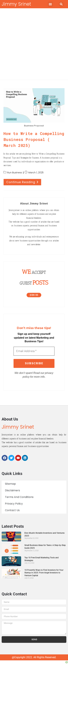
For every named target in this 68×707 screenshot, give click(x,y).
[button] (50, 4)
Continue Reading (23, 181)
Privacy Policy (14, 504)
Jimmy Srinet (16, 4)
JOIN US (34, 295)
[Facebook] (5, 458)
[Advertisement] (34, 44)
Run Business (14, 172)
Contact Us (12, 510)
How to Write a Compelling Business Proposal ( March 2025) (33, 139)
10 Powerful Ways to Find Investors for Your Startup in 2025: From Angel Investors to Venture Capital (43, 573)
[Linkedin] (25, 458)
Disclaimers (12, 490)
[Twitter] (11, 458)
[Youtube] (18, 458)
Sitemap (10, 484)
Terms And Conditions (19, 497)
